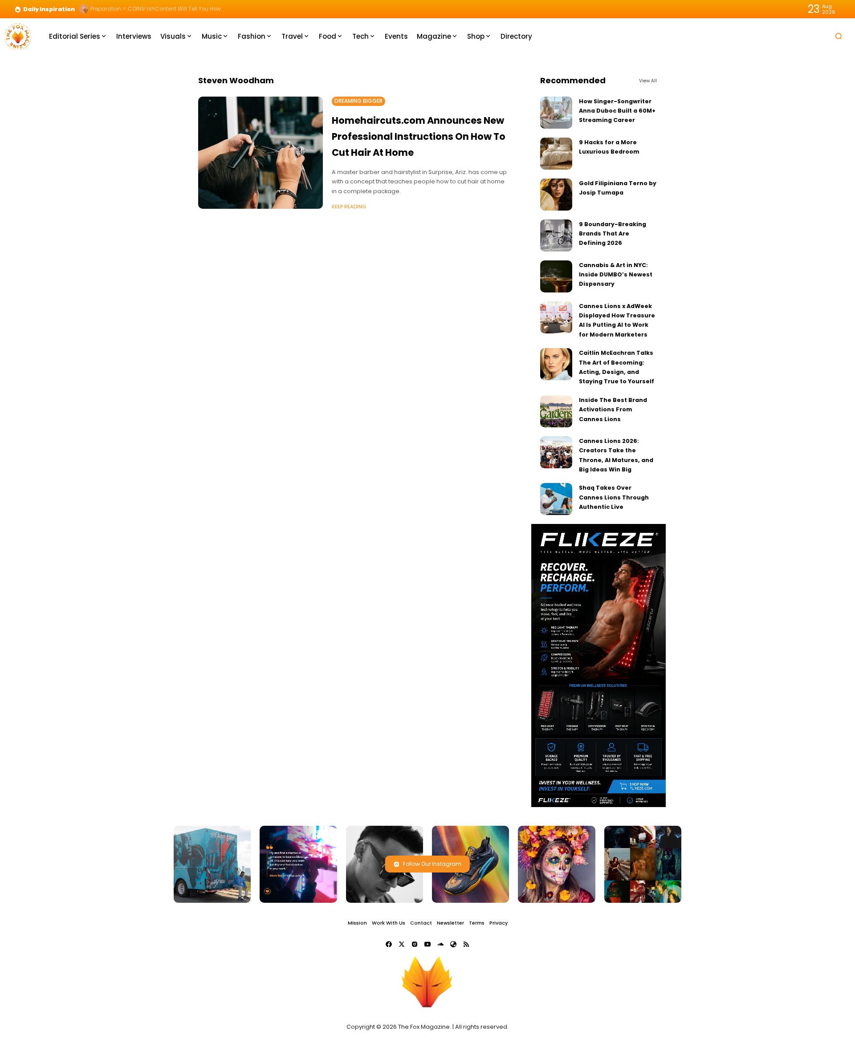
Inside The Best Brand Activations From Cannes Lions (613, 409)
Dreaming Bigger (358, 101)
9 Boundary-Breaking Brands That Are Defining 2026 (612, 233)
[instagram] (414, 944)
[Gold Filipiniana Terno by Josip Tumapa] (556, 195)
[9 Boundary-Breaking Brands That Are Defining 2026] (556, 235)
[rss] (466, 944)
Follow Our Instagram (432, 864)
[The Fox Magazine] (18, 35)
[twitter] (402, 944)
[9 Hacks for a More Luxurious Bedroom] (556, 154)
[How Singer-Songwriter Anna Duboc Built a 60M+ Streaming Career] (556, 113)
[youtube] (427, 944)
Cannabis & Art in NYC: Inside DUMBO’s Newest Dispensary (615, 274)
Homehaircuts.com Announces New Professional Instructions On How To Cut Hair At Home (418, 136)
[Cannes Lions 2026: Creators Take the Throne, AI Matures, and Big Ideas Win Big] (556, 452)
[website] (453, 944)
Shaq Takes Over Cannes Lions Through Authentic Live (614, 497)
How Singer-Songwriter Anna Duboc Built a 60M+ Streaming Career (617, 110)
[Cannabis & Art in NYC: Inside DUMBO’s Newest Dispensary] (556, 276)
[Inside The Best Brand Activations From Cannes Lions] (556, 411)
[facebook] (389, 944)
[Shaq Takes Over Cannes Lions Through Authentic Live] (556, 499)
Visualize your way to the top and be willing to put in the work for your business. (195, 8)
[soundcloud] (440, 944)
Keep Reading (349, 206)
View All (648, 80)
